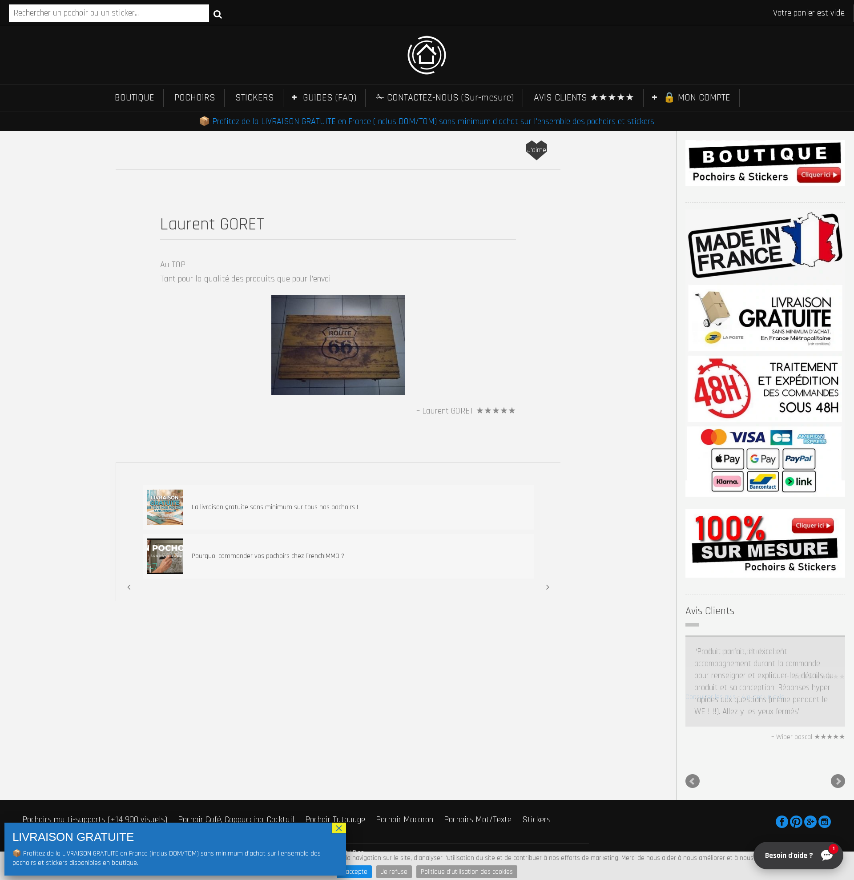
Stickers (536, 769)
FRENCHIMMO (59, 802)
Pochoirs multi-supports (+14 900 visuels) (94, 769)
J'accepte (354, 872)
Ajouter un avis (762, 697)
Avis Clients (709, 611)
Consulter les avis (710, 697)
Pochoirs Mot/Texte (478, 769)
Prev (692, 731)
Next (838, 731)
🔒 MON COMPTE (696, 98)
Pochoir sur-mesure (140, 782)
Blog (358, 802)
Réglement (334, 802)
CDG (288, 802)
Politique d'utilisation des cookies (467, 872)
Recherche (218, 14)
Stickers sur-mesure (220, 782)
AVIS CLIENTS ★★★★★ (584, 98)
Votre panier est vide (809, 13)
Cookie (306, 802)
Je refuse (394, 872)
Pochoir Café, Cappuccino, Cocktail (236, 769)
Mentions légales (256, 802)
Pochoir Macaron (404, 769)
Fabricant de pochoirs (59, 782)
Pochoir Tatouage (335, 769)
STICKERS (254, 98)
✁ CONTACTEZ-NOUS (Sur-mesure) (445, 98)
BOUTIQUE (134, 98)
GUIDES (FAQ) (329, 98)
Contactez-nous (292, 782)
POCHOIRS (194, 98)
